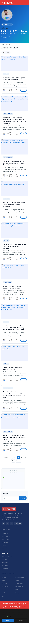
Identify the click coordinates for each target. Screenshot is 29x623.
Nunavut (17, 593)
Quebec (17, 580)
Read (23, 90)
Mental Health (5, 542)
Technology (7, 282)
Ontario (4, 577)
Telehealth (4, 548)
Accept (8, 620)
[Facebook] (3, 523)
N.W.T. (3, 593)
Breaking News (8, 113)
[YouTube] (20, 523)
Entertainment (8, 157)
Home (2, 44)
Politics (6, 240)
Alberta (3, 580)
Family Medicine (6, 536)
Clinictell (7, 3)
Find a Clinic (5, 533)
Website (6, 37)
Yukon (3, 596)
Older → (18, 461)
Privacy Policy (7, 616)
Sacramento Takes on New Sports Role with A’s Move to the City (14, 79)
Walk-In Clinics (5, 539)
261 (13, 461)
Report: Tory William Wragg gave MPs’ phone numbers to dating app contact (14, 437)
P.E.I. (16, 589)
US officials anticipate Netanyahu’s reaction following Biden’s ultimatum (14, 246)
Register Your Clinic (7, 556)
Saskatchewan (19, 583)
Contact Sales (5, 568)
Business (6, 199)
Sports (6, 74)
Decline (21, 620)
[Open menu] (26, 2)
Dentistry (4, 545)
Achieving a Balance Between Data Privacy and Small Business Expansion (14, 204)
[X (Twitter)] (7, 523)
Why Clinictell (5, 565)
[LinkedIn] (11, 523)
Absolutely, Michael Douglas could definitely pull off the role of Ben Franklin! (14, 163)
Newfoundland (5, 589)
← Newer (6, 457)
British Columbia (19, 577)
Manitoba (4, 583)
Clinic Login (5, 559)
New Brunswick (19, 586)
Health (6, 322)
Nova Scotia (5, 586)
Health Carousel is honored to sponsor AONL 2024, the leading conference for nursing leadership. (14, 327)
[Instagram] (16, 523)
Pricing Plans (5, 562)
